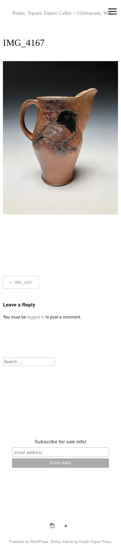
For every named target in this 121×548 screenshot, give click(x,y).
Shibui (56, 541)
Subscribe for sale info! (60, 441)
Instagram (52, 525)
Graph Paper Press (95, 541)
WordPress (39, 541)
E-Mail (65, 525)
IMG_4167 (23, 282)
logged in (35, 317)
